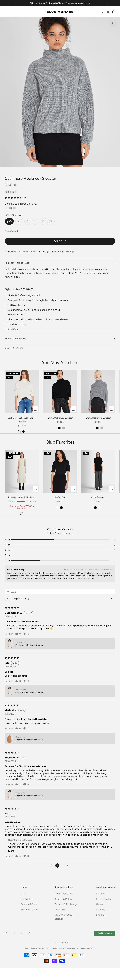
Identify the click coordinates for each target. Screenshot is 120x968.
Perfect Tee (60, 497)
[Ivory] (6, 208)
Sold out (60, 241)
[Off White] (21, 513)
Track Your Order (63, 893)
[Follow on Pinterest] (21, 933)
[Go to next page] (68, 865)
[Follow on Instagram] (17, 348)
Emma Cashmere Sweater (60, 417)
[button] (12, 197)
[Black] (23, 431)
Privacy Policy (30, 949)
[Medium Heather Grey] (10, 208)
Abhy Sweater (98, 497)
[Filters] (8, 598)
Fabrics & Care (29, 904)
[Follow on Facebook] (6, 933)
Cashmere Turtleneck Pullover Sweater (21, 419)
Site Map (101, 914)
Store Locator (103, 898)
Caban (100, 904)
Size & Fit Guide (29, 909)
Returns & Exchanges (66, 904)
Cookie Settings (105, 933)
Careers (100, 909)
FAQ (23, 893)
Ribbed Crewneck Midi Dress (22, 497)
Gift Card (59, 909)
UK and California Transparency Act (64, 949)
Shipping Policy (63, 898)
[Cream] (55, 428)
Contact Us (27, 898)
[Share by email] (21, 348)
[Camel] (14, 208)
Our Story (101, 893)
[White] (57, 507)
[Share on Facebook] (13, 348)
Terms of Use (43, 949)
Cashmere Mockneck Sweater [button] (29, 645)
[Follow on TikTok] (29, 933)
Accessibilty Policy (88, 949)
